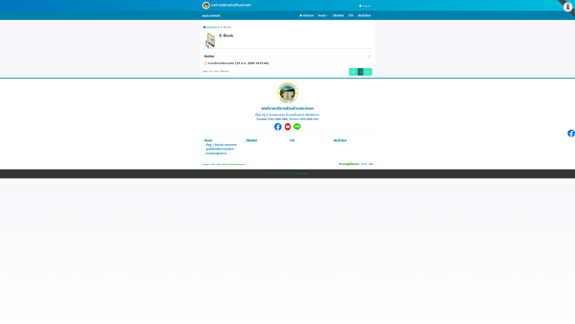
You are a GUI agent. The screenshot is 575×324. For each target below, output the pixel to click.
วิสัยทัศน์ (338, 15)
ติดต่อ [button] (322, 15)
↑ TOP (567, 316)
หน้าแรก (308, 15)
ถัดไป (367, 72)
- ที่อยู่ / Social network (220, 144)
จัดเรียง (209, 56)
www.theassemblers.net (302, 173)
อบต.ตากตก (211, 15)
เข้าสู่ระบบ (366, 6)
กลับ (353, 72)
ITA (350, 15)
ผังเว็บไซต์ (364, 15)
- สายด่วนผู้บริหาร (215, 153)
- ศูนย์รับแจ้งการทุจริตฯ (219, 149)
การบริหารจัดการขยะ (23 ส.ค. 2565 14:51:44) (238, 63)
